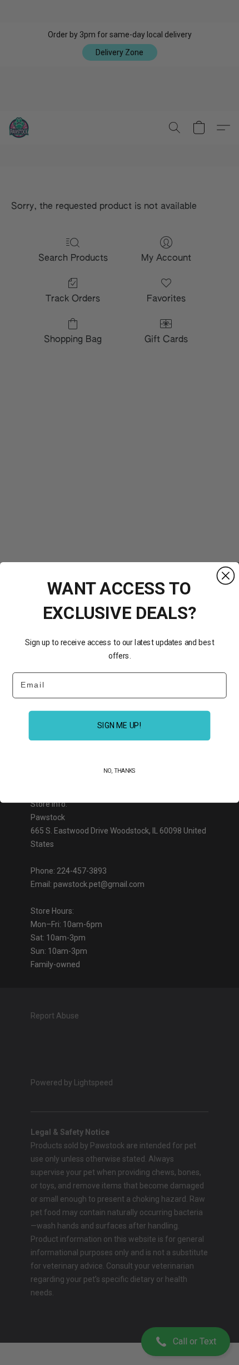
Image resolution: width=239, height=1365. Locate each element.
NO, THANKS (119, 770)
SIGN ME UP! (119, 725)
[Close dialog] (225, 575)
